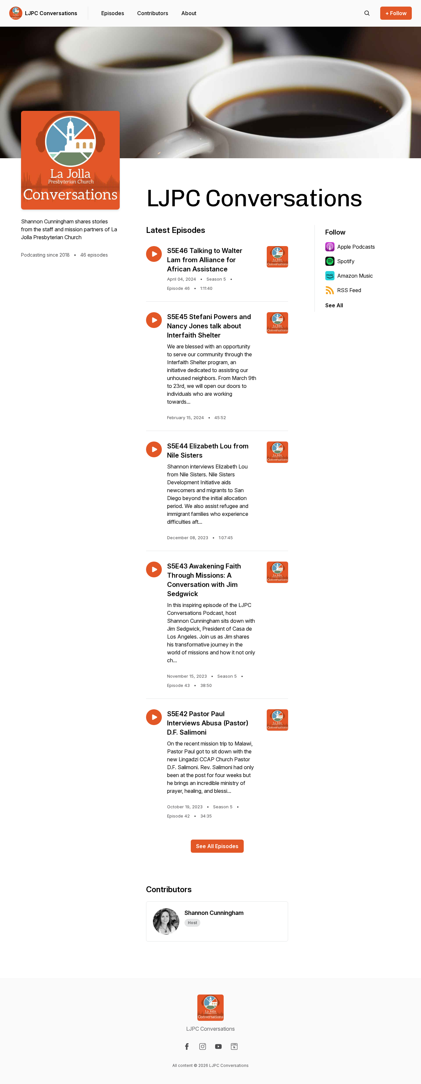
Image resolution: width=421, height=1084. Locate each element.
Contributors (152, 13)
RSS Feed (349, 290)
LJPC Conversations (51, 13)
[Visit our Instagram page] (202, 1046)
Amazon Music (355, 275)
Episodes (112, 13)
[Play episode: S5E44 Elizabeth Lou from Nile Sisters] (154, 449)
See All (334, 305)
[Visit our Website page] (234, 1046)
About (188, 13)
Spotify (346, 261)
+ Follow (396, 13)
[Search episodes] (367, 13)
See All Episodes (217, 846)
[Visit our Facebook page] (187, 1046)
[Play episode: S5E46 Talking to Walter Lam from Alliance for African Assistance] (154, 254)
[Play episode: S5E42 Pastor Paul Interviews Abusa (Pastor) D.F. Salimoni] (154, 717)
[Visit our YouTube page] (218, 1046)
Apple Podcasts (356, 246)
